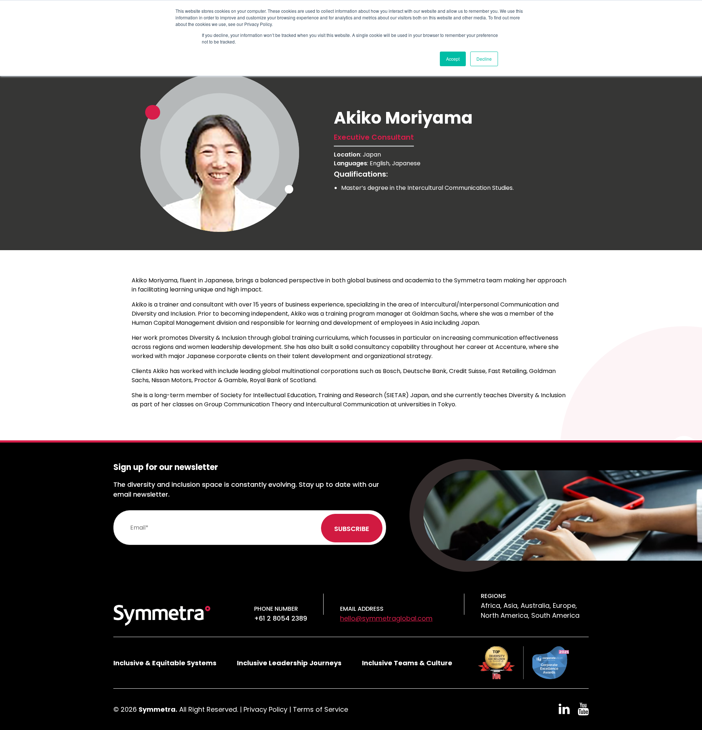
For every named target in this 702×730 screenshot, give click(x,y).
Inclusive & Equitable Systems (164, 662)
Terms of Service (320, 709)
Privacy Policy (265, 709)
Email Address (362, 609)
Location (347, 154)
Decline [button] (484, 59)
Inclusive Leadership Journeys (289, 662)
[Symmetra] (162, 614)
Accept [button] (453, 59)
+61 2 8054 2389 (280, 618)
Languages (350, 163)
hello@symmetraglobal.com (386, 618)
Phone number (276, 609)
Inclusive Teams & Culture (407, 662)
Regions (493, 596)
